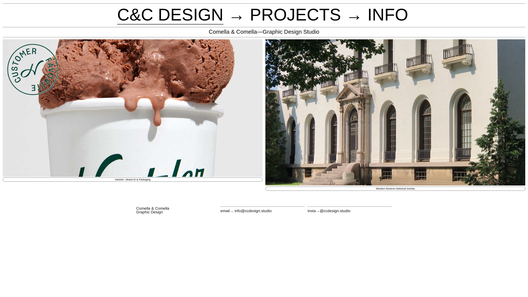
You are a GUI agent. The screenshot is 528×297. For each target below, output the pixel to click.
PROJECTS (295, 14)
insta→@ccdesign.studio (329, 211)
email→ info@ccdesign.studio (246, 211)
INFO (387, 14)
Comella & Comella (152, 208)
